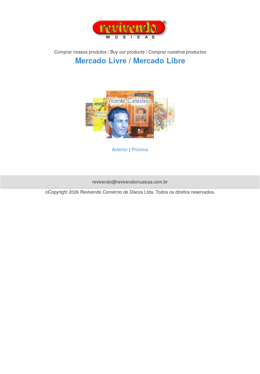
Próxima (140, 149)
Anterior (120, 149)
